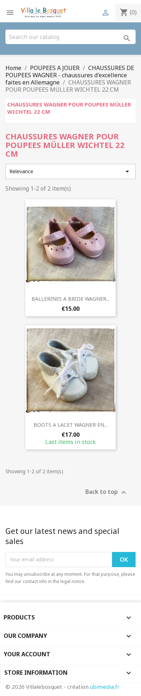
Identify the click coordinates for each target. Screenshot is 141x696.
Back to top (106, 492)
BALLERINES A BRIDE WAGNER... (70, 298)
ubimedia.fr (105, 686)
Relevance (70, 171)
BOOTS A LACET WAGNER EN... (70, 424)
